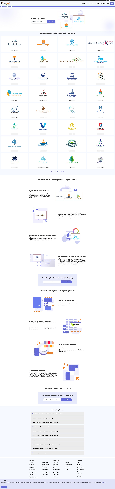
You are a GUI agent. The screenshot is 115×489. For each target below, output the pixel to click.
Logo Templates (6, 6)
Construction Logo (56, 469)
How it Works (79, 473)
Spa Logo (66, 469)
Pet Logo (66, 465)
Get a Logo (51, 21)
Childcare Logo (56, 474)
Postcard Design (45, 474)
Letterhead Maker (45, 469)
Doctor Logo (55, 477)
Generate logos (66, 281)
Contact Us (79, 476)
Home (2, 6)
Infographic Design (45, 462)
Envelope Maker (45, 467)
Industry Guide (79, 465)
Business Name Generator (33, 477)
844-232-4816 (111, 0)
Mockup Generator (32, 472)
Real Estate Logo (68, 471)
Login (112, 3)
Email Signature (44, 476)
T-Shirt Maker (31, 471)
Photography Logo (68, 464)
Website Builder (32, 467)
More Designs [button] (103, 3)
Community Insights (80, 467)
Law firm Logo (55, 464)
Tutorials (78, 464)
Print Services (44, 471)
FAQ (78, 475)
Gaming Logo (55, 476)
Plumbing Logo (55, 471)
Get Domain (31, 476)
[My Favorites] (107, 3)
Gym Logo (55, 467)
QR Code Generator (32, 469)
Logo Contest (31, 464)
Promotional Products (46, 472)
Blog (78, 462)
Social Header (31, 474)
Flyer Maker (44, 465)
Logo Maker (84, 3)
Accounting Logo (68, 467)
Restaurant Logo (56, 472)
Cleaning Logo (55, 462)
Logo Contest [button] (96, 3)
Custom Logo (89, 3)
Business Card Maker (45, 464)
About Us (78, 471)
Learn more (104, 482)
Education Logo (67, 462)
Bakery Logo (55, 465)
